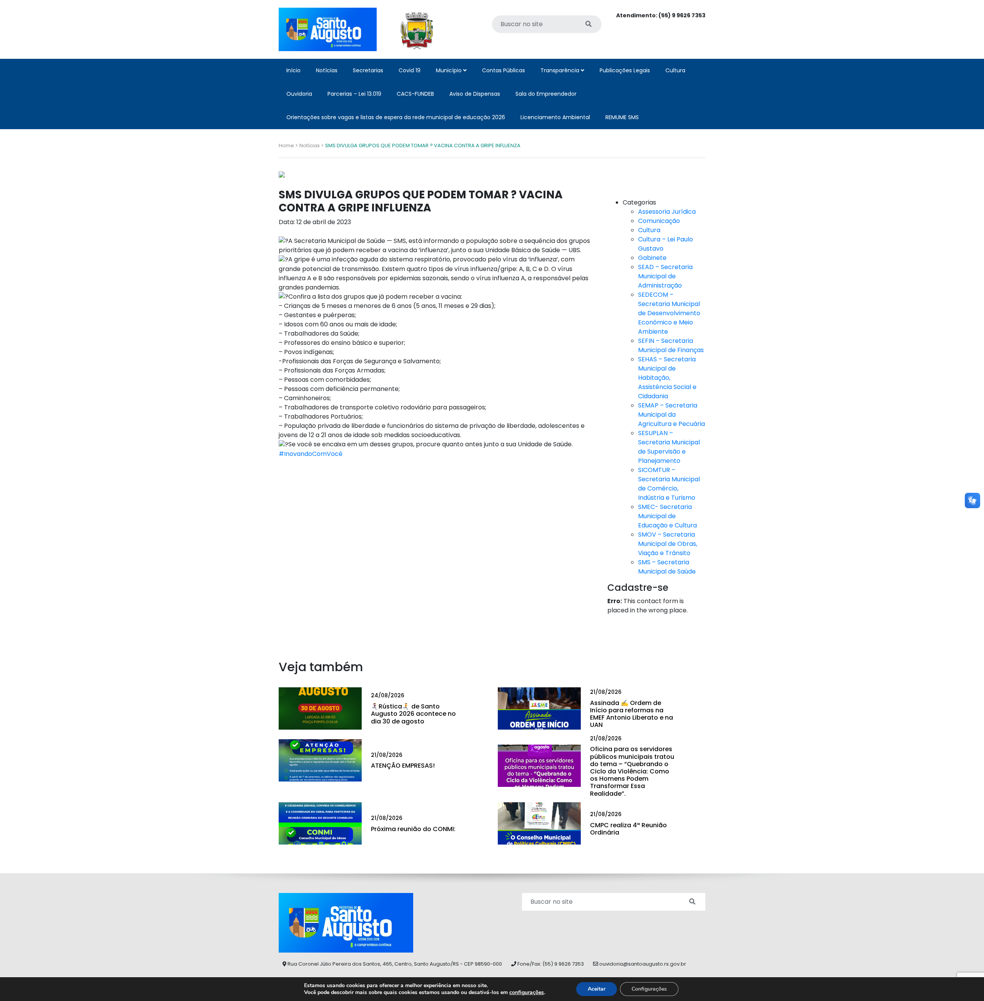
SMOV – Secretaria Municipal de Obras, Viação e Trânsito (667, 543)
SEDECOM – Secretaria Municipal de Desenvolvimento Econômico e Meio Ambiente (669, 313)
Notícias (326, 70)
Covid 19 (410, 70)
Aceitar (596, 989)
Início (293, 70)
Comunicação (659, 220)
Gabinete (652, 257)
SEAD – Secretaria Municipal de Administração (665, 276)
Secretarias (368, 70)
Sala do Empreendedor (546, 94)
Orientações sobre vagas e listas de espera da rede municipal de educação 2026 (395, 117)
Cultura (675, 70)
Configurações (649, 989)
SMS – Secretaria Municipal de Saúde (667, 567)
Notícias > (311, 145)
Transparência (560, 70)
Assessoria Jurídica (667, 211)
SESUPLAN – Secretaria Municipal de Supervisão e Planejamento (669, 447)
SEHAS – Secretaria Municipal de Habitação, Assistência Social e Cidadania (667, 378)
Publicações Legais (625, 70)
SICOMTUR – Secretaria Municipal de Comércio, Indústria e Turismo (669, 484)
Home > (288, 145)
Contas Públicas (503, 70)
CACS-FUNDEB (415, 94)
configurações (526, 992)
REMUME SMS (622, 117)
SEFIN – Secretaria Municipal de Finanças (671, 345)
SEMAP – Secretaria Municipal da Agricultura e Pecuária (671, 414)
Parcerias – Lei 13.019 (354, 94)
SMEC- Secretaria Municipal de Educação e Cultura (667, 516)
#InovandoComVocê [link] (310, 453)
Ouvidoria (299, 94)
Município (449, 70)
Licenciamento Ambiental (555, 117)
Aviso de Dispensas (474, 94)
